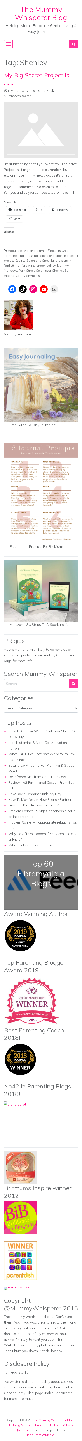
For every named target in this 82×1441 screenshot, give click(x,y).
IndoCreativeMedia (40, 1435)
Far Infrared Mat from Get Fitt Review (37, 777)
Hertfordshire (25, 266)
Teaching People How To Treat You (35, 805)
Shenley (57, 271)
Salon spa (43, 271)
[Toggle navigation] (8, 44)
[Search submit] (73, 44)
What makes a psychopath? (30, 845)
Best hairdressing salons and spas (38, 256)
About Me (15, 251)
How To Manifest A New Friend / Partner (39, 799)
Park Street (27, 271)
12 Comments (30, 276)
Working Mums (34, 251)
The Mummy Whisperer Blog (41, 13)
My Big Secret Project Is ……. (36, 79)
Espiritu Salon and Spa (31, 260)
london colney (46, 266)
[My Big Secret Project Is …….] (41, 130)
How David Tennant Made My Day (34, 794)
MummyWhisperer (17, 96)
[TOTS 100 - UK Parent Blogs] (22, 1288)
